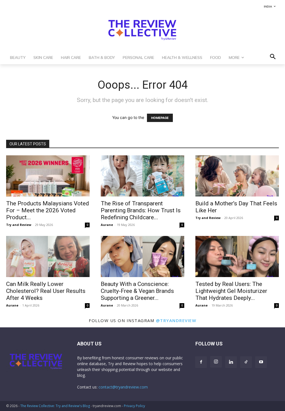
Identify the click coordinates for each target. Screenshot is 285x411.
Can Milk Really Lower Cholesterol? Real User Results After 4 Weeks (45, 291)
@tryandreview (176, 320)
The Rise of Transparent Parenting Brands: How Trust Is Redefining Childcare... (141, 210)
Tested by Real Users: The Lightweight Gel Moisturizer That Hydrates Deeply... (231, 291)
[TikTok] (246, 362)
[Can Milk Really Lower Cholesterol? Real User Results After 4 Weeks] (48, 256)
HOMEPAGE (160, 118)
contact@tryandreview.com (123, 387)
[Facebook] (201, 362)
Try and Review (18, 225)
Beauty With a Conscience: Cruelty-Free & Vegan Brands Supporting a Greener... (137, 291)
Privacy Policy (134, 405)
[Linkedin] (231, 362)
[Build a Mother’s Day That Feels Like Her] (237, 175)
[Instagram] (216, 361)
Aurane (107, 225)
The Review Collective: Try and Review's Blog (55, 405)
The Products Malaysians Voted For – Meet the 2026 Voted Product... (47, 210)
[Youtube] (261, 362)
